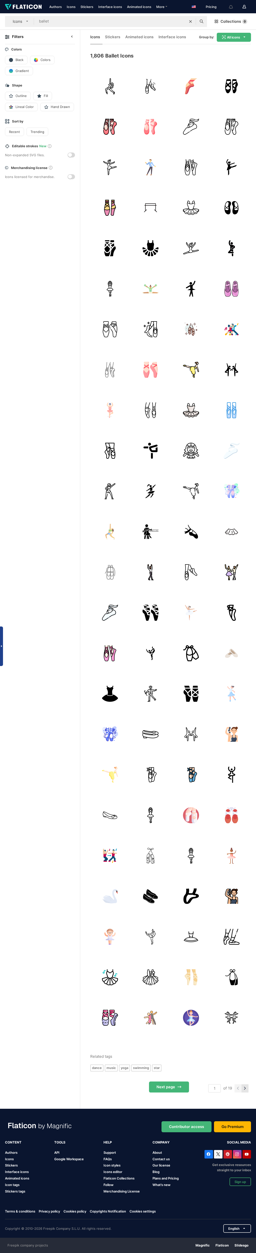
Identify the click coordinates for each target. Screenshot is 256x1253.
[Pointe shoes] (109, 572)
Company (161, 1142)
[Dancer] (191, 288)
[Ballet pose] (231, 248)
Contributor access (186, 1126)
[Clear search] (190, 21)
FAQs (108, 1159)
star (157, 1068)
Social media (239, 1142)
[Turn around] (109, 410)
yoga (124, 1068)
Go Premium (233, 1126)
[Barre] (150, 653)
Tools (60, 1142)
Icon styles (112, 1165)
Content (13, 1142)
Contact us (161, 1159)
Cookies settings (143, 1211)
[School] (191, 612)
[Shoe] (231, 977)
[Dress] (191, 207)
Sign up (240, 1182)
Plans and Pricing (165, 1178)
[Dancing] (109, 86)
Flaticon (222, 1245)
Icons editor (113, 1172)
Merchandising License (122, 1191)
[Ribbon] (109, 369)
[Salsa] (150, 1017)
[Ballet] (191, 86)
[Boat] (109, 896)
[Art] (231, 653)
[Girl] (231, 167)
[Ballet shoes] (231, 86)
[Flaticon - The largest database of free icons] (23, 7)
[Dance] (191, 167)
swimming (141, 1068)
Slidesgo (241, 1245)
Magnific (203, 1245)
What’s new (161, 1185)
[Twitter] (218, 1154)
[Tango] (231, 329)
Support (110, 1152)
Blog (156, 1172)
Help (108, 1142)
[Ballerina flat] (150, 410)
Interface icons (110, 7)
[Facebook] (208, 1154)
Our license (161, 1165)
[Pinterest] (228, 1154)
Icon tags (12, 1185)
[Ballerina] (109, 167)
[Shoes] (150, 896)
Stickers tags (15, 1191)
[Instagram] (237, 1154)
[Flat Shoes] (150, 734)
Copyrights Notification (108, 1211)
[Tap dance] (150, 693)
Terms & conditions (20, 1211)
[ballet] (150, 86)
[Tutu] (109, 977)
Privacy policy (49, 1211)
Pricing (211, 7)
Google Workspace (69, 1159)
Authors (55, 7)
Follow (109, 1185)
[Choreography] (109, 855)
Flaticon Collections (119, 1178)
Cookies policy (75, 1211)
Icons (71, 7)
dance (97, 1068)
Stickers (86, 7)
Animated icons (139, 7)
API (57, 1152)
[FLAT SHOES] (109, 815)
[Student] (150, 531)
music (111, 1068)
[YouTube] (246, 1154)
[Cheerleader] (150, 288)
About (157, 1152)
